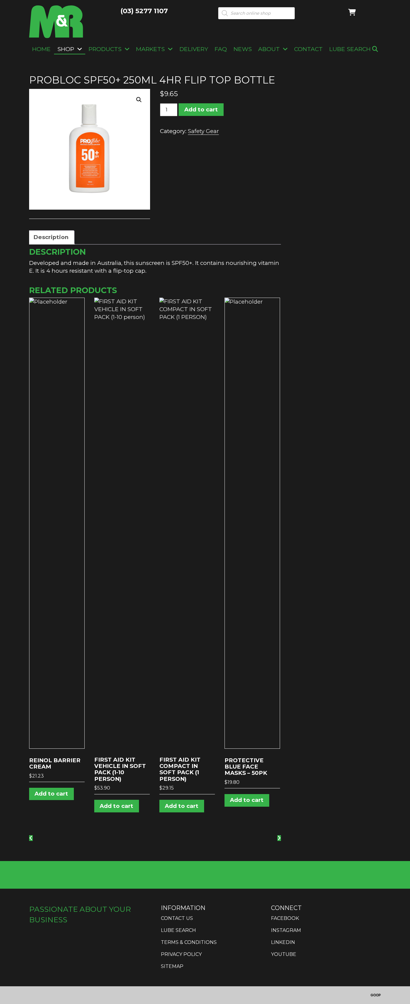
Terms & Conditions (189, 942)
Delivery (193, 49)
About (269, 49)
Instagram (286, 930)
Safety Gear (203, 131)
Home (41, 49)
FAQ (221, 49)
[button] (139, 99)
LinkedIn (283, 942)
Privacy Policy (181, 954)
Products (105, 49)
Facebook (285, 918)
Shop (65, 49)
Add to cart (201, 109)
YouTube (283, 954)
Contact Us (177, 918)
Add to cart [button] (51, 793)
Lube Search (350, 49)
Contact (308, 49)
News (243, 49)
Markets (150, 49)
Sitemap (172, 966)
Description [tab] (50, 237)
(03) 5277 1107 (144, 11)
